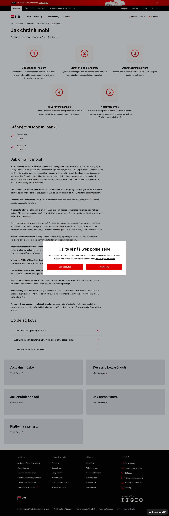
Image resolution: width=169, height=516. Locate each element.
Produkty (38, 16)
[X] (136, 500)
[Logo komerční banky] (16, 16)
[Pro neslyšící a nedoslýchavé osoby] (152, 8)
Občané (16, 8)
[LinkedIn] (132, 500)
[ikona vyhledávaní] (157, 8)
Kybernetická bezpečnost (35, 23)
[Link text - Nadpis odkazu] (21, 498)
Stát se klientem (138, 16)
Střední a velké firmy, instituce (62, 8)
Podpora (124, 8)
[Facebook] (123, 500)
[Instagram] (127, 500)
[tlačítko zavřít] (156, 2)
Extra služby (53, 16)
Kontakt (135, 8)
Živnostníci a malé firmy (34, 8)
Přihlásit (154, 16)
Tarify (28, 16)
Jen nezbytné (65, 267)
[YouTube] (141, 500)
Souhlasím (104, 267)
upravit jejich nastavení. (105, 258)
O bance (66, 16)
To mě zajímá (43, 3)
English (144, 8)
